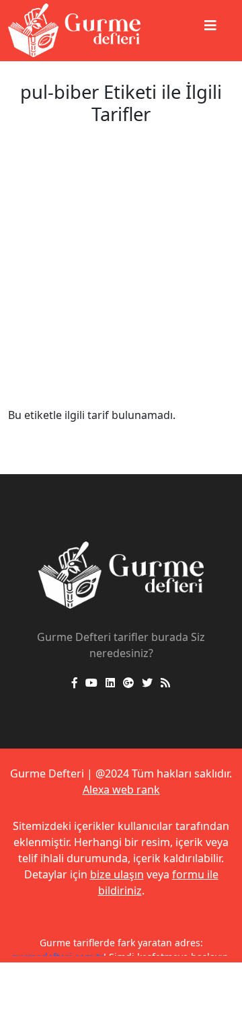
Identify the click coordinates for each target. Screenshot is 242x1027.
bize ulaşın (117, 874)
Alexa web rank (121, 789)
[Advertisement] (121, 279)
